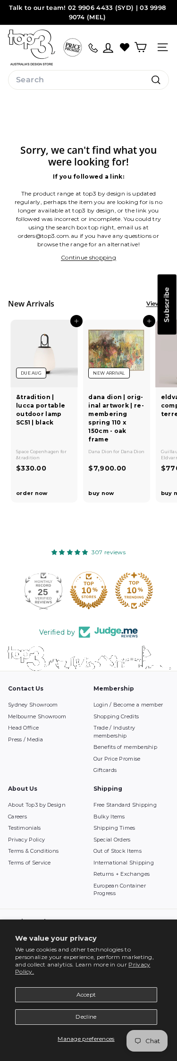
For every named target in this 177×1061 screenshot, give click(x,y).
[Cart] (140, 47)
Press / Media (25, 739)
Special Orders (112, 839)
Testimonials (24, 828)
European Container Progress (119, 889)
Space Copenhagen (38, 451)
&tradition (28, 457)
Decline (86, 1016)
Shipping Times (114, 828)
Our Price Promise (117, 758)
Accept (86, 994)
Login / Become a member (128, 704)
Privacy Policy (26, 839)
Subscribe (166, 304)
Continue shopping (88, 257)
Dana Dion (100, 451)
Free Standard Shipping (125, 805)
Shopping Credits (116, 716)
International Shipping (123, 862)
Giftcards (105, 770)
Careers (17, 816)
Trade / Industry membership (114, 731)
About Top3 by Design (37, 805)
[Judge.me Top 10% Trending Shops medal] (134, 590)
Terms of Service (29, 862)
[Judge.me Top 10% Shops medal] (89, 590)
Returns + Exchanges (121, 874)
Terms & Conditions (33, 851)
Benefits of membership (125, 747)
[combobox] (88, 80)
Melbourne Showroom (37, 716)
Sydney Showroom (33, 704)
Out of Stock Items (117, 851)
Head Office (23, 727)
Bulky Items (109, 816)
